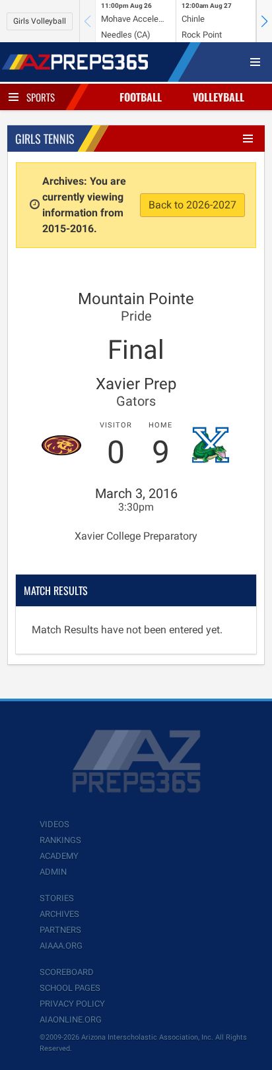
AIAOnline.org (71, 1019)
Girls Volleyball (39, 21)
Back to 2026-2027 (192, 205)
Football (140, 97)
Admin (53, 872)
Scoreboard (67, 972)
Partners (60, 930)
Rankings (60, 840)
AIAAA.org (61, 946)
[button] (264, 21)
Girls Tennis (45, 138)
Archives (59, 914)
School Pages (70, 988)
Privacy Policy (72, 1004)
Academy (59, 856)
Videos (54, 824)
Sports (40, 97)
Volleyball (218, 97)
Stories (57, 898)
